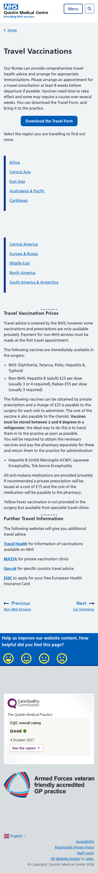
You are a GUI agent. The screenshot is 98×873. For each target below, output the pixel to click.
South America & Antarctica (34, 282)
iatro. (90, 859)
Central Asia (20, 172)
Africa (15, 162)
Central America (24, 244)
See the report (24, 748)
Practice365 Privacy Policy (74, 847)
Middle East (20, 263)
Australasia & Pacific (27, 191)
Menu (73, 8)
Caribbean (19, 200)
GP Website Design (65, 859)
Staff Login (85, 853)
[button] (49, 121)
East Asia (17, 181)
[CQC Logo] (23, 707)
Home (12, 30)
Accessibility (85, 841)
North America (22, 272)
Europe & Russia (24, 253)
